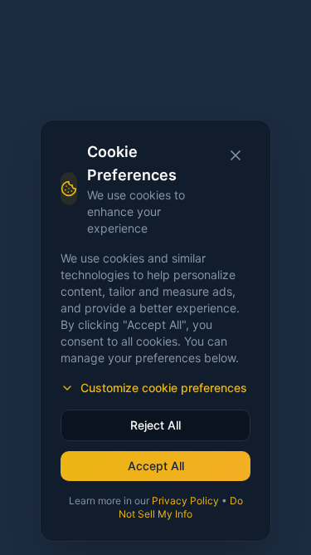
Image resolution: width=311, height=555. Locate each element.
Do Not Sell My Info (181, 507)
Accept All (156, 466)
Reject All (155, 425)
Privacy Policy (185, 500)
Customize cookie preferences (163, 388)
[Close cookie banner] (235, 155)
